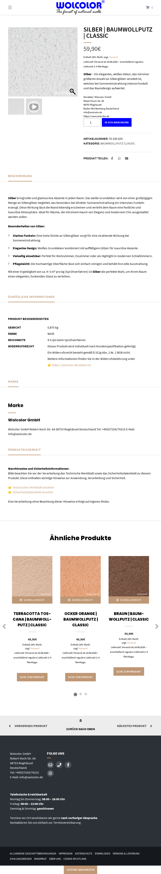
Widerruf (40, 858)
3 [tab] (85, 693)
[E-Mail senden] (50, 764)
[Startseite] (80, 7)
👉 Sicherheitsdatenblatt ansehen (30, 492)
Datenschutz (83, 853)
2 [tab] (80, 693)
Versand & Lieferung (126, 853)
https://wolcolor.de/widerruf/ (71, 365)
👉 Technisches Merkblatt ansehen (31, 487)
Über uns (55, 858)
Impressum (65, 853)
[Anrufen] (59, 764)
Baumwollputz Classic (118, 143)
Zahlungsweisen (21, 858)
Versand (113, 57)
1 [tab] (75, 693)
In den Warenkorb (117, 122)
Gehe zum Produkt (32, 677)
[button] (73, 64)
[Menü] (17, 7)
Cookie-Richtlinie (74, 858)
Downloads (102, 853)
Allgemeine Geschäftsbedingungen (33, 853)
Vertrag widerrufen (80, 869)
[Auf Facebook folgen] (68, 764)
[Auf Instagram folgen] (50, 773)
